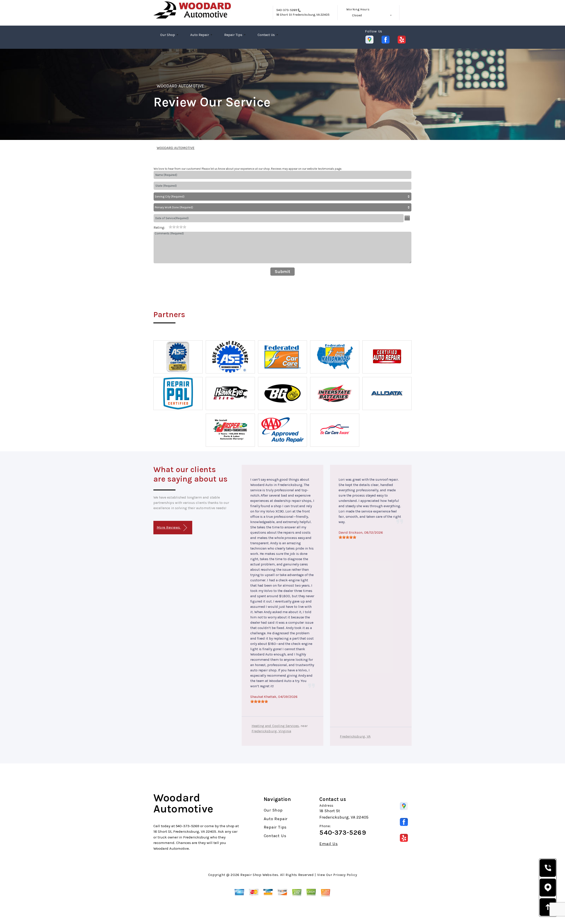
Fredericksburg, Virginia (271, 731)
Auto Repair (199, 35)
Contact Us (266, 35)
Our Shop (167, 35)
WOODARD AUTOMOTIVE (180, 86)
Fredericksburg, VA (355, 736)
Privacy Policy (345, 875)
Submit (282, 271)
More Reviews (169, 527)
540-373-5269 (286, 10)
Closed (357, 15)
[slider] (177, 227)
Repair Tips (233, 35)
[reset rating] (167, 226)
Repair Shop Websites (259, 875)
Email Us (328, 844)
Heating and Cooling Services (275, 726)
